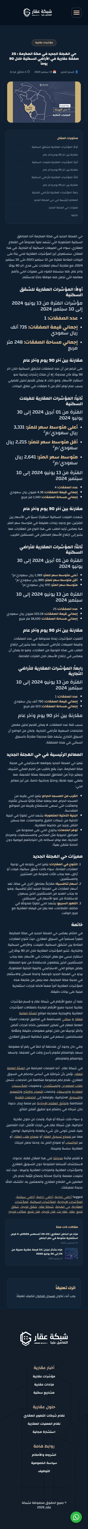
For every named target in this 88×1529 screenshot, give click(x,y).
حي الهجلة (62, 1207)
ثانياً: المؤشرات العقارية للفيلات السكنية (55, 162)
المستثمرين (51, 1086)
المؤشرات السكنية (43, 1202)
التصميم (15, 1092)
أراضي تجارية (63, 1197)
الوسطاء (63, 1092)
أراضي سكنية (25, 1197)
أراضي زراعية (44, 1197)
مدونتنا (58, 1158)
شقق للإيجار (29, 1207)
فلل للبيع (34, 1212)
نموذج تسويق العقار (57, 1137)
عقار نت (62, 1212)
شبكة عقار (46, 1207)
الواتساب (71, 1142)
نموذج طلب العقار (26, 1137)
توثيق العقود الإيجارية (52, 1103)
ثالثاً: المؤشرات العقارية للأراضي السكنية (55, 177)
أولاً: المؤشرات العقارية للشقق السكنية (55, 146)
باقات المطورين (72, 1086)
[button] (76, 12)
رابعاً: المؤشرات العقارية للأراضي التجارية (55, 192)
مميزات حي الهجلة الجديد (63, 207)
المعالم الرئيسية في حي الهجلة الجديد (56, 199)
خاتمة (74, 215)
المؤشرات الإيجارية (70, 1202)
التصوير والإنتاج (33, 1092)
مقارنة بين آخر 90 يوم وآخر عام (60, 154)
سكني (66, 1019)
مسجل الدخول (45, 1296)
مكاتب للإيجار (17, 1212)
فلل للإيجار (48, 1212)
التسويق (75, 1097)
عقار (72, 1212)
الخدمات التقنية (25, 1097)
